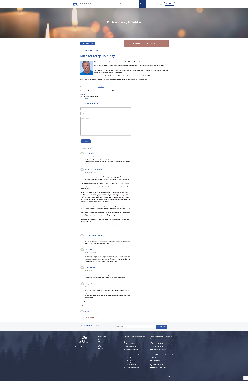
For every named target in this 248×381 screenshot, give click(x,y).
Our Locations (135, 3)
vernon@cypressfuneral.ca (132, 349)
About (110, 3)
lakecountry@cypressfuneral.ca (159, 367)
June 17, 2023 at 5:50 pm (90, 270)
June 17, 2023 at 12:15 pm (90, 252)
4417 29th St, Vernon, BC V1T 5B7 (130, 343)
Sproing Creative (172, 376)
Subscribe (162, 326)
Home (99, 339)
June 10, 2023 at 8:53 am (90, 156)
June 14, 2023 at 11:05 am (90, 172)
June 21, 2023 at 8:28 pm (90, 286)
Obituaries (142, 3)
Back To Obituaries (88, 43)
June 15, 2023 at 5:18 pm (90, 238)
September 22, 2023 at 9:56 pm (92, 314)
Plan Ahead (127, 3)
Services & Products (118, 3)
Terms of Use (120, 376)
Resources (149, 3)
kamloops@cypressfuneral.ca (159, 349)
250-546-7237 (101, 87)
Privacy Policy (127, 376)
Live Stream (169, 3)
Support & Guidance (102, 345)
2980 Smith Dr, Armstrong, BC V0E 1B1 (131, 361)
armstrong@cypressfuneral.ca (88, 98)
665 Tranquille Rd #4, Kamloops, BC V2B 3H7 (157, 343)
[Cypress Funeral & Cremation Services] (84, 339)
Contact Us (156, 3)
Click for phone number (131, 346)
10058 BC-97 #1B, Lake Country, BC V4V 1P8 (158, 361)
